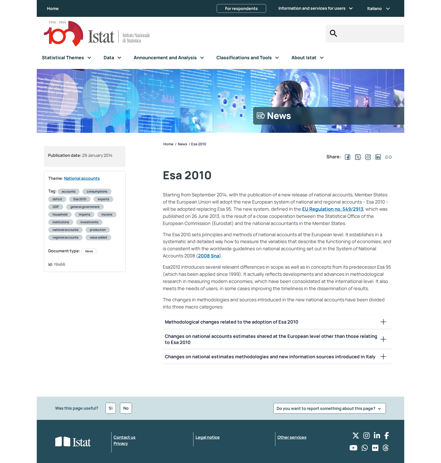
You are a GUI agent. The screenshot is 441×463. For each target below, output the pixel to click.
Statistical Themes (63, 57)
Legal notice (207, 437)
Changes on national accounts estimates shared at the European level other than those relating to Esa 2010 (271, 339)
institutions (61, 222)
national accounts (65, 230)
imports (84, 214)
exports (103, 199)
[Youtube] (353, 449)
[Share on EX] (356, 156)
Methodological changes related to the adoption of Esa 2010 (231, 322)
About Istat (303, 57)
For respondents (241, 8)
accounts (68, 191)
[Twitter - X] (355, 436)
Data (109, 57)
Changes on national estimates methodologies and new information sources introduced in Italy (270, 356)
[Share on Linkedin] (377, 156)
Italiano (374, 8)
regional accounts (65, 237)
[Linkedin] (377, 436)
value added (98, 237)
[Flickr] (375, 449)
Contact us (125, 437)
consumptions (97, 191)
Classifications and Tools (244, 57)
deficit (57, 199)
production (98, 230)
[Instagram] (366, 436)
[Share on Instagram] (367, 156)
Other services (292, 437)
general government (85, 207)
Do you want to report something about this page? (326, 408)
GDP (56, 207)
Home (53, 8)
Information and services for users (312, 8)
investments (89, 222)
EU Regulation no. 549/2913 (332, 209)
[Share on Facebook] (346, 156)
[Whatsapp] (365, 449)
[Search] (332, 34)
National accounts (82, 178)
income (107, 214)
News (89, 251)
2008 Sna (208, 256)
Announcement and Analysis (165, 57)
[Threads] (386, 449)
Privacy (121, 443)
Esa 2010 (80, 199)
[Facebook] (386, 436)
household (60, 214)
